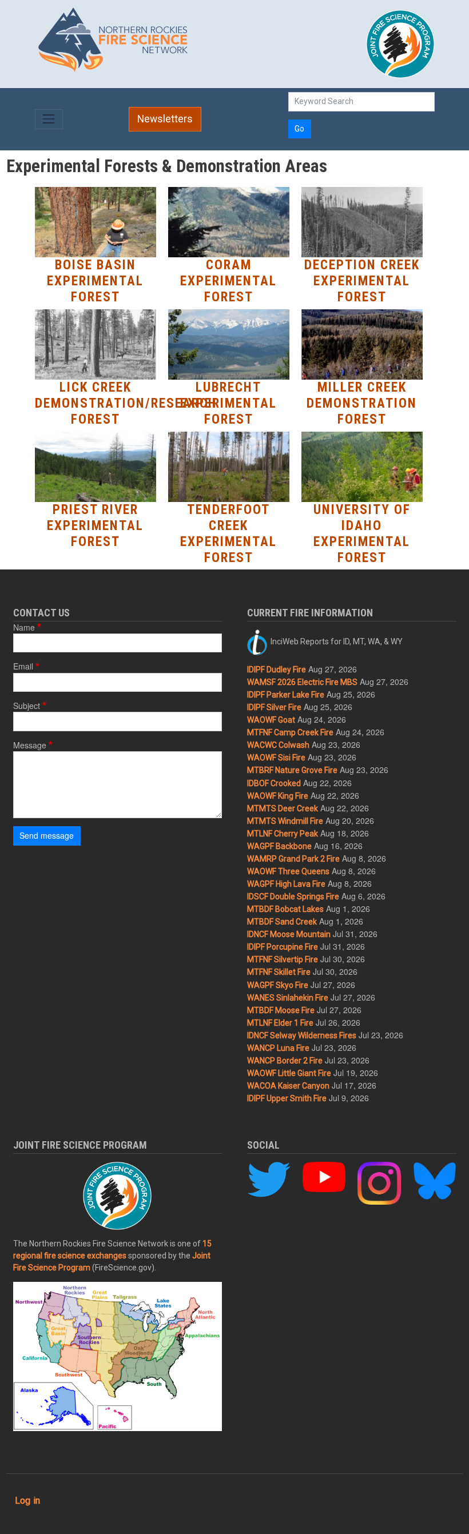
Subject (26, 705)
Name (24, 627)
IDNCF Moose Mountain (289, 934)
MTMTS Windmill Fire (285, 821)
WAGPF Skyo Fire (277, 985)
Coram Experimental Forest (228, 281)
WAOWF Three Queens (288, 871)
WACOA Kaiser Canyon (288, 1085)
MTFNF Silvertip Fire (282, 959)
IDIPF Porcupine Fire (282, 946)
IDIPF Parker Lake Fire (285, 694)
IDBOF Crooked (274, 783)
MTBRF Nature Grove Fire (292, 770)
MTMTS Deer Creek (282, 808)
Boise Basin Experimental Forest (95, 281)
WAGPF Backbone (279, 846)
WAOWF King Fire (277, 795)
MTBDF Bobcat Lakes (285, 909)
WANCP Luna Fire (278, 1048)
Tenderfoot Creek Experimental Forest (228, 533)
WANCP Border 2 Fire (285, 1060)
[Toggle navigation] (49, 119)
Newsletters (165, 119)
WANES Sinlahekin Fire (287, 997)
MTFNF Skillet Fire (279, 972)
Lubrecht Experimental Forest (228, 403)
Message (29, 745)
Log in (27, 1500)
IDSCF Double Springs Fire (293, 896)
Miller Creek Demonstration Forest (362, 403)
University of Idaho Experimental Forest (362, 533)
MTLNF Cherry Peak (282, 833)
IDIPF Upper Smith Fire (287, 1098)
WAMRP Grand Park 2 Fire (293, 858)
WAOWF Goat (271, 719)
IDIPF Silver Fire (274, 707)
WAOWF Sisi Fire (276, 757)
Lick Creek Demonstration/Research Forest (126, 403)
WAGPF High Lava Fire (286, 883)
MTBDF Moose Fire (281, 1010)
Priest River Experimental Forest (95, 525)
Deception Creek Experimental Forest (362, 281)
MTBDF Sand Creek (282, 921)
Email (23, 666)
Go (299, 128)
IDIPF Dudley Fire (276, 669)
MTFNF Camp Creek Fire (290, 732)
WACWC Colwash (278, 745)
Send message (46, 835)
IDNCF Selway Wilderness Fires (301, 1035)
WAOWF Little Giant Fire (289, 1073)
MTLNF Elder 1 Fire (280, 1022)
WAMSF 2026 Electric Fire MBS (302, 682)
